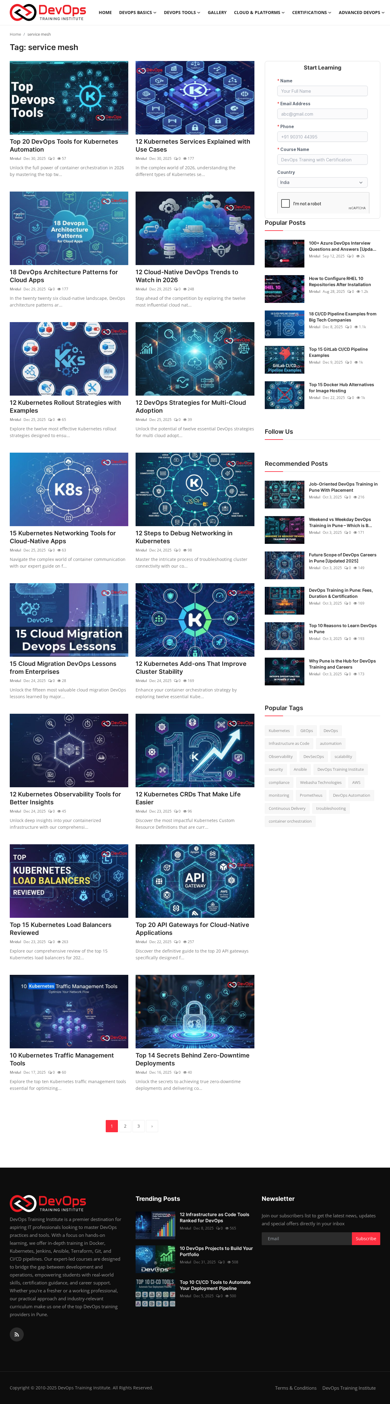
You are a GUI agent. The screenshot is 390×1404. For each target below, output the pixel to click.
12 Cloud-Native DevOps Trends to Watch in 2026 (187, 276)
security (276, 769)
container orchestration (290, 821)
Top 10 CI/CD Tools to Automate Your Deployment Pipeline (215, 1285)
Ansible (300, 769)
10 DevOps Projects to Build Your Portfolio (216, 1251)
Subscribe (366, 1238)
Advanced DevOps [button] (359, 12)
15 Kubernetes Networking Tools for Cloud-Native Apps (63, 537)
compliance (279, 782)
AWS (356, 782)
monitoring (279, 795)
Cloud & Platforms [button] (257, 12)
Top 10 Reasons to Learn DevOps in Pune (343, 628)
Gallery (217, 12)
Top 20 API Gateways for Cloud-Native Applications (192, 928)
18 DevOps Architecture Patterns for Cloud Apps (64, 276)
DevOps (331, 730)
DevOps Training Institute (340, 769)
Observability (281, 756)
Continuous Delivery (287, 808)
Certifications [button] (309, 12)
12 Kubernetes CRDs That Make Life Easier (188, 798)
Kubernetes (279, 730)
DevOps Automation (351, 795)
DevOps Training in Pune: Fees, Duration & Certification (341, 592)
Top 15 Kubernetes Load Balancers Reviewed (61, 928)
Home (105, 12)
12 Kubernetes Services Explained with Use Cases (193, 145)
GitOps (306, 730)
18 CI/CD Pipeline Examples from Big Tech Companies (343, 316)
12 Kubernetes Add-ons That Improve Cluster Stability (191, 667)
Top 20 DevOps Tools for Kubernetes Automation (64, 145)
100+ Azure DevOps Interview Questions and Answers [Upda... (342, 245)
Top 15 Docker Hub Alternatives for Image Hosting (341, 387)
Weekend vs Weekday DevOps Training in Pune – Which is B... (340, 522)
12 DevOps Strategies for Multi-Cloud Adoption (191, 406)
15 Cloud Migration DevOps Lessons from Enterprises (63, 667)
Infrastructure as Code (289, 743)
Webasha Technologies (321, 782)
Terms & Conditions (296, 1388)
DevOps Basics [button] (135, 12)
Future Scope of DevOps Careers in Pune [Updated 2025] (343, 557)
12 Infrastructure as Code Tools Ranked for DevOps (214, 1217)
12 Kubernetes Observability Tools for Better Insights (65, 798)
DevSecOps (313, 756)
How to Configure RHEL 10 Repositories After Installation (340, 281)
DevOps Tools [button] (180, 12)
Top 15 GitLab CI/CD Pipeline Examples (338, 351)
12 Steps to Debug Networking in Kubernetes (184, 537)
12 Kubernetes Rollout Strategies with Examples (65, 406)
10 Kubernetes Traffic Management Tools (62, 1059)
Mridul (15, 158)
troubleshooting (331, 808)
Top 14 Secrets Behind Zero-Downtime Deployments (193, 1059)
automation (331, 743)
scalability (343, 756)
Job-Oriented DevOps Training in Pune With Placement (343, 486)
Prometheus (311, 795)
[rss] (17, 1334)
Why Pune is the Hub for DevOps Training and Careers (342, 663)
